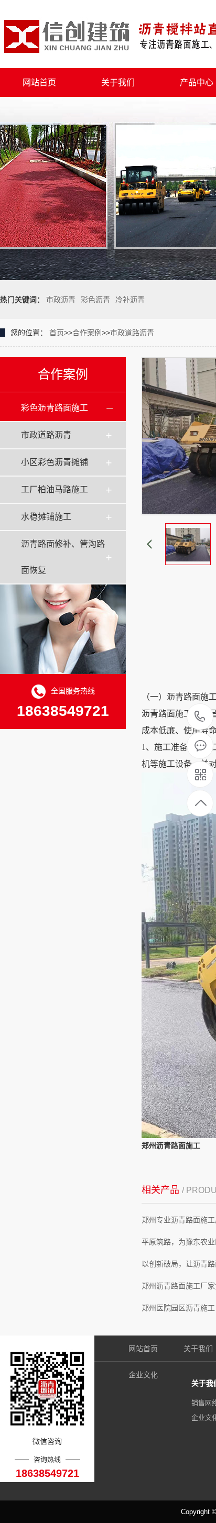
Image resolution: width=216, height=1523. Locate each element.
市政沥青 (60, 299)
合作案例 (87, 332)
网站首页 (39, 82)
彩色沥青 (95, 299)
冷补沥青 (130, 299)
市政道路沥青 (132, 332)
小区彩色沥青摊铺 (54, 462)
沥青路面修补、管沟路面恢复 (63, 557)
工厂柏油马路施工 (54, 489)
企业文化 (143, 1375)
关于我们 (118, 82)
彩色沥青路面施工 (54, 407)
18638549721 (200, 717)
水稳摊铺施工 (46, 516)
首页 (56, 332)
